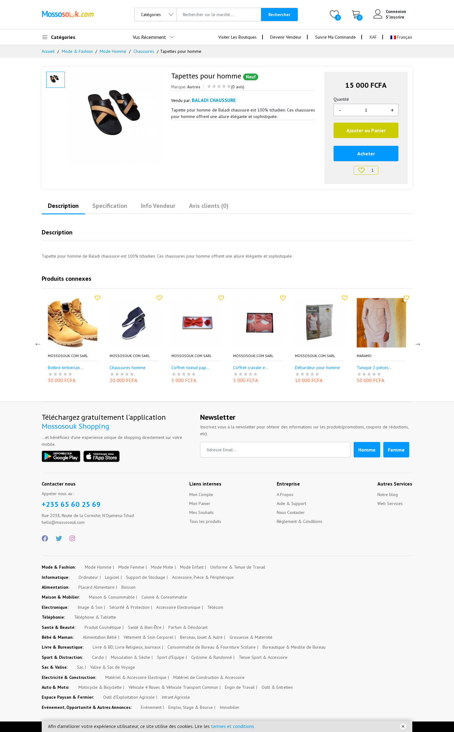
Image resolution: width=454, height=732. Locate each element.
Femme (396, 450)
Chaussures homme (127, 367)
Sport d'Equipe (170, 657)
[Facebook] (45, 539)
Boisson (128, 587)
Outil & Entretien (277, 687)
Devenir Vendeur (285, 37)
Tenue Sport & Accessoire (263, 657)
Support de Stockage (145, 577)
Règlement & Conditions (299, 521)
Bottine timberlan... (65, 367)
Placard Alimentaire (96, 587)
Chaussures (143, 51)
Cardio (98, 657)
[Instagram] (72, 539)
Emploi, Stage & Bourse (190, 707)
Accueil (48, 51)
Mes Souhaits (201, 512)
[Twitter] (59, 539)
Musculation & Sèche (130, 657)
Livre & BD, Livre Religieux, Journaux (127, 647)
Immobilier (230, 707)
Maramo (364, 356)
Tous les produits (205, 521)
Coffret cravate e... (250, 367)
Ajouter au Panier (366, 130)
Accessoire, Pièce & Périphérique (203, 577)
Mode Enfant (192, 567)
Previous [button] (37, 342)
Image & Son (90, 607)
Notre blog (387, 494)
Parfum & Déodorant (188, 627)
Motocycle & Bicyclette (100, 687)
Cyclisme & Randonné (211, 657)
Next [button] (417, 342)
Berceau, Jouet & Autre (201, 637)
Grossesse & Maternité (250, 637)
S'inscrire (395, 17)
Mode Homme (113, 51)
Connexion (396, 11)
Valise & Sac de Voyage (112, 667)
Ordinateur (88, 577)
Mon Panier (199, 503)
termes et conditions (232, 726)
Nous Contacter (291, 512)
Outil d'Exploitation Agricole (129, 697)
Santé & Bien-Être (145, 627)
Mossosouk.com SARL (68, 356)
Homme (367, 450)
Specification (109, 206)
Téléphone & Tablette (95, 617)
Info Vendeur (158, 206)
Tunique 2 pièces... (374, 367)
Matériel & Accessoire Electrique (135, 677)
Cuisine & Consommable (164, 597)
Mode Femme (131, 567)
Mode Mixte (162, 567)
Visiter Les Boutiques (237, 37)
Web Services (390, 503)
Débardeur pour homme (317, 367)
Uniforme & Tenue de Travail (237, 567)
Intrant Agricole (176, 697)
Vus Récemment (149, 37)
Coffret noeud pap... (190, 367)
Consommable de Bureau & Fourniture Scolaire (211, 647)
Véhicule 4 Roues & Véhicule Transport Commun (173, 687)
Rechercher (279, 14)
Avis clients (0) (209, 206)
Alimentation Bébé (100, 637)
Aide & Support (291, 503)
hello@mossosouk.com (63, 522)
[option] (115, 118)
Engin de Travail (240, 687)
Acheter (366, 153)
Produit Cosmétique (103, 627)
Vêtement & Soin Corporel (148, 637)
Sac (80, 667)
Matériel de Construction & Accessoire (209, 677)
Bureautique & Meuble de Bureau (294, 647)
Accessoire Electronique (178, 607)
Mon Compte (201, 494)
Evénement (151, 707)
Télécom (215, 607)
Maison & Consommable (112, 597)
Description (63, 206)
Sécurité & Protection (129, 607)
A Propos (285, 494)
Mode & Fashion (77, 51)
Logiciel (112, 577)
